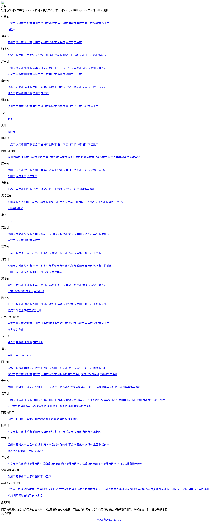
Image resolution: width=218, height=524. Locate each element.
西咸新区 (96, 431)
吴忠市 (30, 476)
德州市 (20, 93)
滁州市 (89, 234)
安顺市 (39, 387)
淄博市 (28, 87)
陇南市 (105, 444)
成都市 (11, 368)
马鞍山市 (46, 234)
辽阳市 (86, 170)
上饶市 (97, 253)
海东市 (20, 463)
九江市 (39, 253)
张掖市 (64, 444)
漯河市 (97, 265)
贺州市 (97, 323)
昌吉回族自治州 (68, 489)
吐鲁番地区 (40, 489)
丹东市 (53, 170)
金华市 (61, 106)
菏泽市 (45, 93)
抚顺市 (36, 170)
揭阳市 (69, 74)
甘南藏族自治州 (35, 451)
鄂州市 (53, 285)
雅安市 (36, 374)
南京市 (11, 23)
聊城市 (28, 93)
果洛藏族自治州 (89, 463)
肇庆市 (86, 68)
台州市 (86, 106)
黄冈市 (86, 285)
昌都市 (30, 419)
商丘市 (20, 272)
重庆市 (11, 355)
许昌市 (89, 265)
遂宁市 (72, 368)
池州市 (28, 240)
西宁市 (11, 463)
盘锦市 (94, 170)
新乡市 (64, 265)
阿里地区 (62, 419)
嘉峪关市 (21, 444)
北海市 (45, 323)
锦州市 (61, 170)
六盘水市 (21, 387)
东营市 (45, 87)
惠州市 (94, 68)
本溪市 (45, 170)
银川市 (11, 476)
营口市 (69, 170)
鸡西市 (36, 202)
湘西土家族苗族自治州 (28, 310)
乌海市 (33, 157)
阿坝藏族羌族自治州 (68, 374)
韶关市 (20, 68)
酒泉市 (80, 444)
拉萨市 (11, 419)
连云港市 (62, 23)
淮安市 (72, 23)
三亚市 (20, 342)
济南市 (11, 87)
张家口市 (68, 55)
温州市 (28, 106)
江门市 (61, 68)
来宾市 (11, 329)
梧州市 (36, 323)
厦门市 (20, 42)
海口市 (11, 342)
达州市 (28, 374)
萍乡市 (30, 253)
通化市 (45, 189)
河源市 (20, 74)
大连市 (20, 170)
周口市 (36, 272)
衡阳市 (36, 304)
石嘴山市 (21, 476)
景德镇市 (21, 253)
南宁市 (11, 323)
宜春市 (80, 253)
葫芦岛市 (21, 176)
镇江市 (97, 23)
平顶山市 (38, 265)
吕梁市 (94, 144)
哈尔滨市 (13, 202)
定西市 (97, 444)
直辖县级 (57, 272)
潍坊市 (61, 87)
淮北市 (55, 234)
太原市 (11, 144)
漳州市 (53, 42)
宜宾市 (11, 374)
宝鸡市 (28, 431)
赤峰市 (41, 157)
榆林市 (69, 431)
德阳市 (47, 368)
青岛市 (20, 87)
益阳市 (80, 304)
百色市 (89, 323)
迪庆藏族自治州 (82, 406)
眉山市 (105, 368)
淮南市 (36, 234)
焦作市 (72, 265)
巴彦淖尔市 (87, 157)
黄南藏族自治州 (52, 463)
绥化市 (120, 202)
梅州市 (103, 68)
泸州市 (39, 368)
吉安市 (72, 253)
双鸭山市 (54, 202)
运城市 (69, 144)
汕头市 (45, 68)
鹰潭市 (55, 253)
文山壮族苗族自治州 (130, 400)
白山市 (53, 189)
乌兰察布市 (100, 157)
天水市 (47, 444)
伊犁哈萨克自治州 (198, 489)
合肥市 (11, 234)
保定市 (58, 55)
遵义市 (30, 387)
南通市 (53, 23)
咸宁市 (94, 285)
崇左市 (20, 329)
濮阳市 (80, 265)
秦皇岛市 (32, 55)
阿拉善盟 (135, 157)
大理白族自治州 (17, 406)
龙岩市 (69, 42)
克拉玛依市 (27, 489)
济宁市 (69, 87)
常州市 (36, 23)
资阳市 (53, 374)
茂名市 (78, 68)
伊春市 (71, 202)
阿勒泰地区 (25, 495)
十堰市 (28, 285)
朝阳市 (11, 176)
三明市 (36, 42)
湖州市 (45, 106)
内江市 (80, 368)
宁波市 (20, 106)
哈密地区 (53, 489)
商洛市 (86, 431)
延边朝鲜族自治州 (84, 189)
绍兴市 (53, 106)
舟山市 (78, 106)
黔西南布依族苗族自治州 (74, 387)
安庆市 (72, 234)
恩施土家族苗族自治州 (20, 291)
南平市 (61, 42)
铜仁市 (55, 387)
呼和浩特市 (14, 157)
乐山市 (89, 368)
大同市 (20, 144)
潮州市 (61, 74)
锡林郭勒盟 (122, 157)
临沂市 (11, 93)
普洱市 (61, 400)
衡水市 (102, 55)
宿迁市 (11, 29)
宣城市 (36, 240)
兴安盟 (112, 157)
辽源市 (36, 189)
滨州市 (36, 93)
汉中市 (61, 431)
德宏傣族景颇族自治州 (39, 406)
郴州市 (89, 304)
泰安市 (78, 87)
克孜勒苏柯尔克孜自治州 (152, 489)
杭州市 (11, 106)
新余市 (47, 253)
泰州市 (105, 23)
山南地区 (40, 419)
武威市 (55, 444)
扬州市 (89, 23)
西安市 (11, 431)
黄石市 (20, 285)
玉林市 (80, 323)
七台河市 (92, 202)
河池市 (105, 323)
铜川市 (20, 431)
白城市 (69, 189)
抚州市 (89, 253)
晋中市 (61, 144)
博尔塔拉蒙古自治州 (88, 489)
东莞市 (45, 74)
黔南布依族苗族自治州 (127, 387)
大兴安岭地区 (15, 208)
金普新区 (32, 176)
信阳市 (28, 272)
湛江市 (69, 68)
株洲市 (20, 304)
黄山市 (80, 234)
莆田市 (28, 42)
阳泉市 (28, 144)
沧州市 (85, 55)
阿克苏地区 (130, 489)
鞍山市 (28, 170)
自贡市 (20, 368)
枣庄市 (36, 87)
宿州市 (105, 234)
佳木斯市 (81, 202)
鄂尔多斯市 (60, 157)
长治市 (36, 144)
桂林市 (28, 323)
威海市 (86, 87)
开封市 (20, 265)
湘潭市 (28, 304)
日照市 (94, 87)
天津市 (11, 131)
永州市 (97, 304)
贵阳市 (11, 387)
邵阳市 (45, 304)
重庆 (18, 355)
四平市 (28, 189)
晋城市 (45, 144)
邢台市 (50, 55)
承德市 (77, 55)
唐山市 (22, 55)
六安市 (11, 240)
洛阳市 (28, 265)
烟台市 (53, 87)
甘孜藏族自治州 (90, 374)
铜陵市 (64, 234)
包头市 (25, 157)
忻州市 (78, 144)
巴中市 (45, 374)
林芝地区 (73, 419)
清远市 (36, 74)
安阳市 (47, 265)
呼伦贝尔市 (74, 157)
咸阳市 (36, 431)
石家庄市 (13, 55)
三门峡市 (106, 265)
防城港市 (54, 323)
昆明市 (11, 400)
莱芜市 (103, 87)
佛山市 (53, 68)
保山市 (36, 400)
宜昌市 (36, 285)
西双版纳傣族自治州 (153, 400)
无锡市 (20, 23)
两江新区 (27, 355)
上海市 (11, 221)
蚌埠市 (28, 234)
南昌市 (11, 253)
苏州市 (45, 23)
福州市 (11, 42)
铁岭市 (103, 170)
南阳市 (11, 272)
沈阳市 (11, 170)
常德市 (61, 304)
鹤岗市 (44, 202)
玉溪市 (28, 400)
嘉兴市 (36, 106)
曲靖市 (20, 400)
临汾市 (86, 144)
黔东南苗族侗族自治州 (101, 387)
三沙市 (28, 342)
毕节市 (47, 387)
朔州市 (53, 144)
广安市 (20, 374)
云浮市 (78, 74)
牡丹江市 (103, 202)
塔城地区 (13, 495)
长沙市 (11, 304)
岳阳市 (53, 304)
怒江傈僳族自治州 (62, 406)
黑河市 (112, 202)
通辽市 (50, 157)
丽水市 (94, 106)
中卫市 (47, 476)
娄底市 (11, 310)
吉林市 (20, 189)
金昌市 (30, 444)
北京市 (11, 119)
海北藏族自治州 (33, 463)
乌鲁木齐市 (14, 489)
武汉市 (11, 285)
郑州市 (11, 265)
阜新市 (78, 170)
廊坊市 (94, 55)
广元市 (64, 368)
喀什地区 (172, 489)
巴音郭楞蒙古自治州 (112, 489)
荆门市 (61, 285)
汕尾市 (11, 74)
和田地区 (182, 489)
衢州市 (69, 106)
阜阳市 (97, 234)
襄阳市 (45, 285)
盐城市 (80, 23)
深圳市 (28, 68)
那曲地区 (51, 419)
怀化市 (105, 304)
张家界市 (71, 304)
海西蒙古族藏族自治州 (129, 463)
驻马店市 (46, 272)
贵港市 (72, 323)
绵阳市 (55, 368)
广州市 (11, 68)
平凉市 (72, 444)
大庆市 (63, 202)
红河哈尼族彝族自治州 (105, 400)
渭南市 (45, 431)
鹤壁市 (55, 265)
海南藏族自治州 (70, 463)
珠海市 (36, 68)
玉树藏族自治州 (107, 463)
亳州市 (20, 240)
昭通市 (45, 400)
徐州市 (28, 23)
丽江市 (53, 400)
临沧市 (69, 400)
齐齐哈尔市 (25, 202)
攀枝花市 (29, 368)
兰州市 (11, 444)
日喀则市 (21, 419)
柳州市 (20, 323)
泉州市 (45, 42)
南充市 (97, 368)
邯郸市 (41, 55)
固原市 (39, 476)
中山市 (53, 74)
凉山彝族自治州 (108, 374)
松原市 (61, 189)
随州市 (103, 285)
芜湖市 (20, 234)
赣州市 (64, 253)
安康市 (78, 431)
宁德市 (78, 42)
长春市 (11, 189)
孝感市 (69, 285)
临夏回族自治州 (17, 451)
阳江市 (28, 74)
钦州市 (64, 323)
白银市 (39, 444)
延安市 (53, 431)
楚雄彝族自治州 (83, 400)
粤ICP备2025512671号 (109, 519)
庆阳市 (89, 444)
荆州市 (78, 285)
